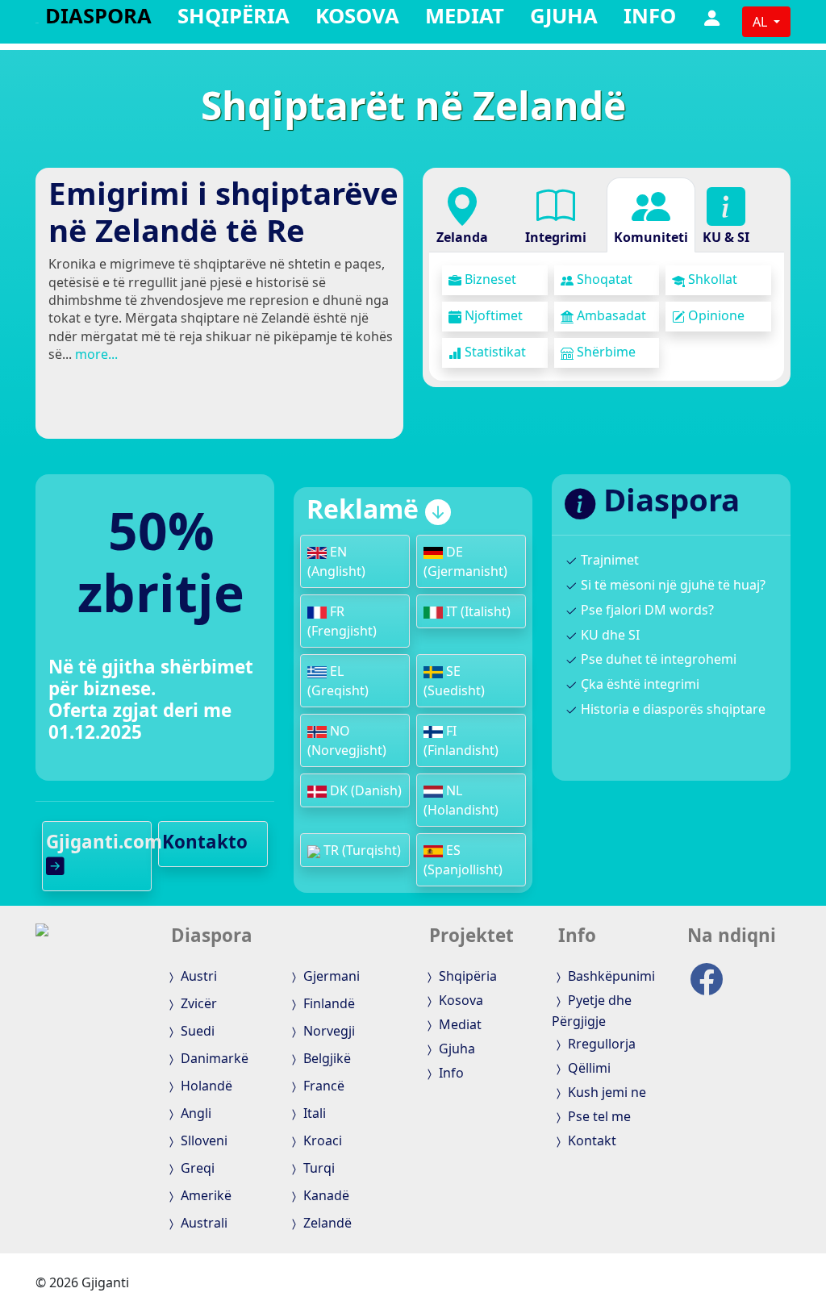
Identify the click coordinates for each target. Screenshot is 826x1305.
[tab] (462, 214)
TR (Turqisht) (360, 850)
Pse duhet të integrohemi (657, 659)
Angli (194, 1113)
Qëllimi (588, 1068)
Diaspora (98, 19)
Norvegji (327, 1031)
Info (650, 19)
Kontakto (205, 841)
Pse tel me (598, 1116)
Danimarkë (212, 1058)
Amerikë (204, 1195)
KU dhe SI (609, 635)
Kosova (357, 19)
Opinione (715, 315)
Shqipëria (233, 19)
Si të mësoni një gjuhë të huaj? (672, 585)
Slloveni (202, 1140)
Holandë (204, 1085)
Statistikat (493, 352)
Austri (197, 976)
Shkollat (711, 279)
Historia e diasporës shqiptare (672, 709)
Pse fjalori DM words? (646, 610)
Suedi (196, 1031)
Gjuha (564, 19)
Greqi (196, 1168)
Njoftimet (492, 315)
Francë (322, 1085)
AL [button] (761, 22)
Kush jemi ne (605, 1092)
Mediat (464, 19)
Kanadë (324, 1195)
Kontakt (590, 1140)
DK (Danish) (364, 790)
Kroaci (321, 1140)
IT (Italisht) (477, 611)
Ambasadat (610, 315)
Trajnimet (608, 560)
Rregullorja (600, 1044)
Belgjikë (325, 1058)
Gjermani (330, 976)
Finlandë (327, 1003)
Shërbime (605, 352)
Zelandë (326, 1223)
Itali (313, 1113)
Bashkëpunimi (610, 976)
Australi (202, 1223)
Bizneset (488, 279)
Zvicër (197, 1003)
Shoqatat (603, 279)
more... (96, 354)
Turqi (317, 1168)
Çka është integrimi (638, 684)
